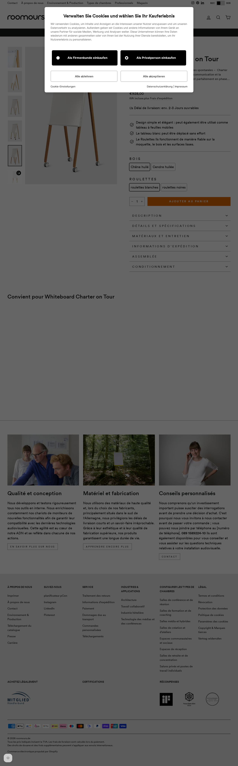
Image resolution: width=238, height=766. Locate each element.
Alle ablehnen (84, 76)
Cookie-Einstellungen (63, 86)
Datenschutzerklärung (160, 86)
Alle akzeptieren (154, 76)
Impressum (181, 86)
